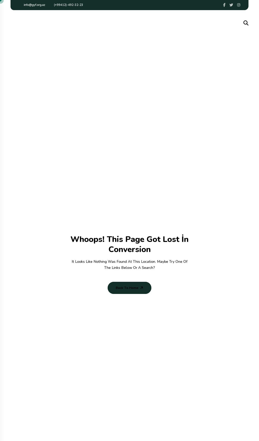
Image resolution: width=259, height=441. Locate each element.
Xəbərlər (188, 23)
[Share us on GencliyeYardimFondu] (224, 5)
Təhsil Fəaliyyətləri (122, 23)
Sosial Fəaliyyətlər (88, 23)
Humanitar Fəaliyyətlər (159, 23)
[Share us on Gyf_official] (231, 5)
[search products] (245, 23)
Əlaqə (215, 23)
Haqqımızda (61, 23)
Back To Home (127, 288)
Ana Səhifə (39, 23)
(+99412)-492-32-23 (68, 5)
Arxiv (203, 23)
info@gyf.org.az (34, 5)
